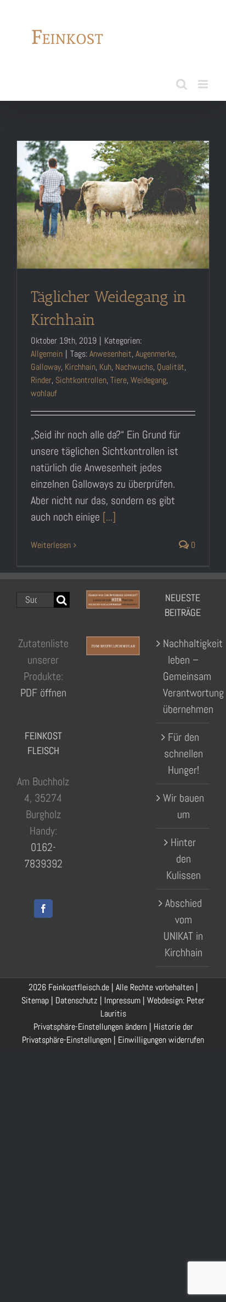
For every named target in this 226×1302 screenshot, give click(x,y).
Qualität (170, 363)
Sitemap (35, 997)
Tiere (118, 376)
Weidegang (148, 376)
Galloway (46, 363)
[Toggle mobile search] (181, 81)
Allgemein (47, 350)
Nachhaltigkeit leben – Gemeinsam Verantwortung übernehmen (183, 673)
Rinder (41, 376)
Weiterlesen (51, 541)
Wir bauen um (183, 802)
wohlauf (44, 390)
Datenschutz (76, 997)
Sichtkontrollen (80, 376)
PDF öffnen (43, 689)
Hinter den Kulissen (183, 855)
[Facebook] (43, 904)
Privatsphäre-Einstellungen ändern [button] (90, 1023)
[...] (109, 513)
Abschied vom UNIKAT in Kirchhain (183, 924)
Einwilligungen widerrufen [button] (161, 1036)
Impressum (122, 997)
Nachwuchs (134, 363)
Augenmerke (155, 350)
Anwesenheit (110, 350)
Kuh (105, 363)
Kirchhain (80, 363)
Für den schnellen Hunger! (183, 750)
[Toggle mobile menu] (204, 81)
